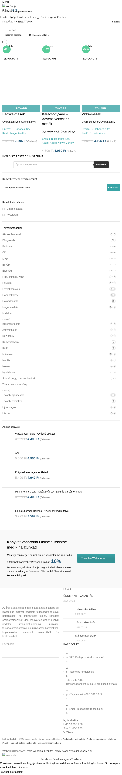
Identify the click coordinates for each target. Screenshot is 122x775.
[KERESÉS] (118, 11)
